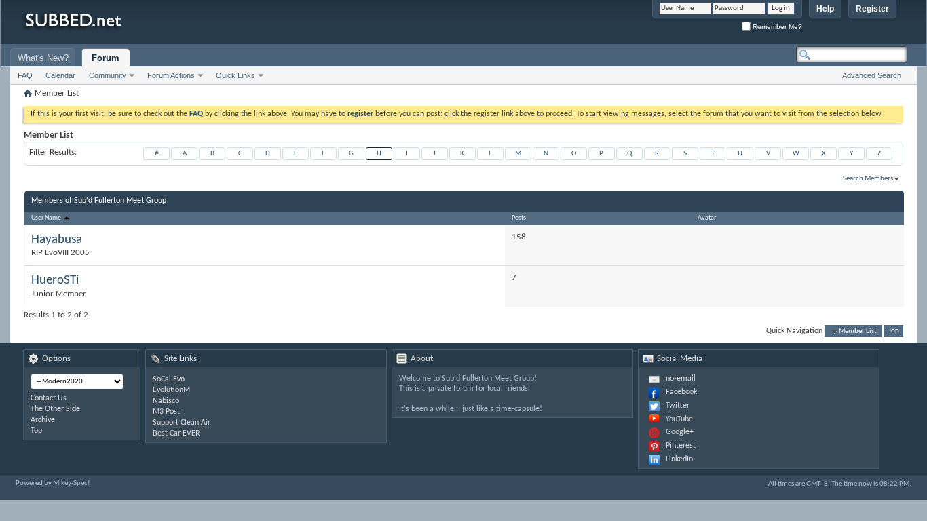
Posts (519, 218)
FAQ (25, 75)
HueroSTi (55, 280)
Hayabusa (56, 239)
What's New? (43, 58)
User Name (46, 218)
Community (107, 75)
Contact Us (49, 398)
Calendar (60, 75)
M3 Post (166, 412)
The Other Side (55, 409)
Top (893, 331)
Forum (105, 58)
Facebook (681, 392)
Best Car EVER (176, 433)
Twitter (677, 406)
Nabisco (166, 401)
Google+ (680, 432)
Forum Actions (171, 75)
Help (825, 9)
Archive (43, 420)
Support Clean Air (181, 423)
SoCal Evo (169, 379)
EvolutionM (171, 390)
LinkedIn (679, 459)
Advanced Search (871, 75)
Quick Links (235, 75)
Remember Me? (776, 27)
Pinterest (681, 446)
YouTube (679, 419)
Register (872, 9)
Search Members (868, 178)
